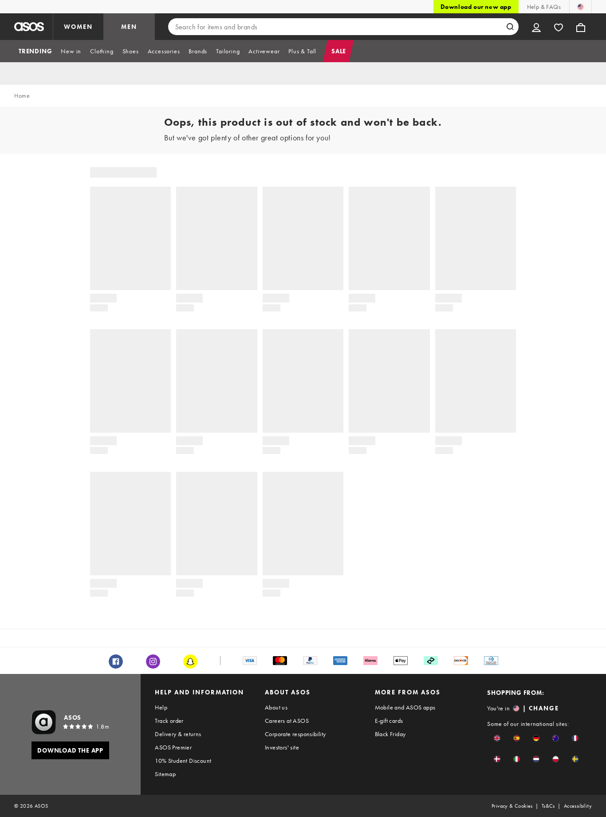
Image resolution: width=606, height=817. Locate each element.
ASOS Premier (173, 747)
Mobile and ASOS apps (405, 707)
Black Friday (390, 734)
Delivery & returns (178, 734)
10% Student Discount (183, 761)
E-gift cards (389, 721)
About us (276, 707)
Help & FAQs (544, 7)
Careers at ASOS (287, 721)
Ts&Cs (548, 805)
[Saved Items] (558, 26)
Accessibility (578, 805)
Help (161, 707)
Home (22, 96)
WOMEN (78, 27)
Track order (169, 721)
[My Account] (536, 26)
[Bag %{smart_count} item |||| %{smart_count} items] (581, 26)
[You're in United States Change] (580, 6)
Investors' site (282, 747)
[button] (497, 738)
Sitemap (165, 774)
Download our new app (476, 7)
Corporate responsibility (295, 734)
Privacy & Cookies (512, 805)
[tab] (35, 51)
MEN (129, 27)
